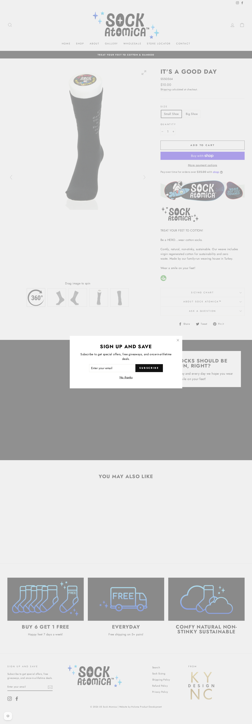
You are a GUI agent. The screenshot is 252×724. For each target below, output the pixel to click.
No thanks (126, 377)
